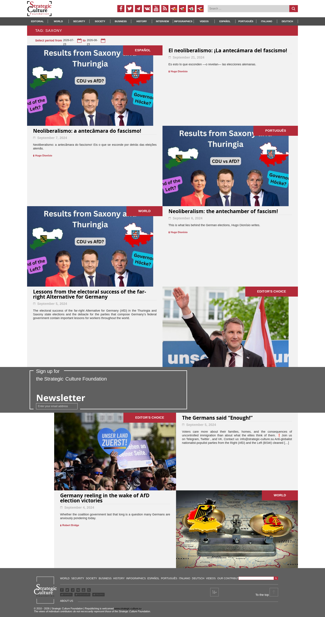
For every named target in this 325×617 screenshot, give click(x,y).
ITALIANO (99, 594)
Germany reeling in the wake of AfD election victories (104, 498)
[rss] (164, 8)
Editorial (37, 21)
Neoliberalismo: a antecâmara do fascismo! (87, 131)
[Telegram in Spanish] (173, 8)
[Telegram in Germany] (200, 8)
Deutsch (287, 21)
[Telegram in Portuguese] (182, 8)
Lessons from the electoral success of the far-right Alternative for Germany (89, 294)
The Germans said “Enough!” (217, 418)
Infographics (136, 578)
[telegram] (138, 8)
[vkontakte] (147, 8)
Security (79, 21)
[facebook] (120, 8)
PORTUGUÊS (83, 594)
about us (66, 601)
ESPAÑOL (67, 594)
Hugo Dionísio (179, 71)
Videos (204, 21)
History (141, 21)
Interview (162, 21)
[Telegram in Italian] (191, 8)
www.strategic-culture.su (128, 608)
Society (100, 21)
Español (225, 21)
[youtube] (156, 8)
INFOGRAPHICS (183, 21)
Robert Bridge (70, 525)
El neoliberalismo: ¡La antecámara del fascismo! (227, 51)
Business (121, 21)
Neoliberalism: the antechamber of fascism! (223, 212)
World (58, 21)
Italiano (266, 21)
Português (245, 21)
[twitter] (129, 8)
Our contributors (230, 578)
